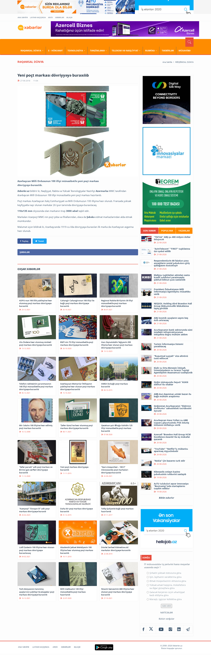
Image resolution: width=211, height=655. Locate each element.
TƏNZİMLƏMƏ (97, 50)
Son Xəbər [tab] (149, 230)
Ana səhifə (167, 62)
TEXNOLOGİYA (75, 50)
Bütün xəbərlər (166, 497)
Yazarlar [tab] (184, 230)
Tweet (41, 241)
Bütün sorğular (166, 618)
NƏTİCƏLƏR (166, 612)
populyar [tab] (167, 230)
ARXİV (50, 17)
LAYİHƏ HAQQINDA (38, 17)
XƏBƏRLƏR (59, 17)
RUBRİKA (150, 50)
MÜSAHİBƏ (184, 50)
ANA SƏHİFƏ (23, 17)
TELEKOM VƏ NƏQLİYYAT (125, 50)
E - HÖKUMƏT (55, 50)
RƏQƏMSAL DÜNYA (31, 50)
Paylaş (25, 241)
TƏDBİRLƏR (168, 50)
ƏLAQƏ (69, 17)
